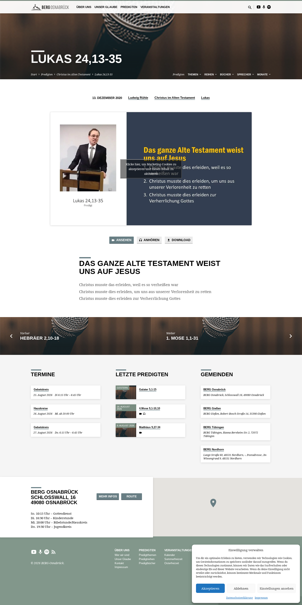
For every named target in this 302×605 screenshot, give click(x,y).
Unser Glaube (106, 7)
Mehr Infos (108, 496)
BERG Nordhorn (213, 449)
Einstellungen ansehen (277, 588)
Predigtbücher (147, 563)
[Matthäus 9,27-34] (126, 430)
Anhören (151, 240)
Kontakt (119, 563)
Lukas (205, 97)
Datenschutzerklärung (239, 597)
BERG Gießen (212, 408)
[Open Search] (250, 7)
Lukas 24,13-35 (104, 74)
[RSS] (53, 552)
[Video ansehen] (140, 414)
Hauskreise (41, 408)
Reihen (209, 74)
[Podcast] (264, 7)
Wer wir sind (122, 555)
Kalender (169, 555)
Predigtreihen (146, 559)
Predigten (129, 7)
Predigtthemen (147, 555)
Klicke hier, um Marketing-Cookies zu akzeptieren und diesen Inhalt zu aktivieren (151, 168)
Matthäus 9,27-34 (149, 427)
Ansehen (123, 240)
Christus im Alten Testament (74, 74)
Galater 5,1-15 (147, 389)
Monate (262, 74)
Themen (193, 74)
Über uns (83, 7)
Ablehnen (241, 588)
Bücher (226, 74)
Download (180, 240)
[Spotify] (269, 7)
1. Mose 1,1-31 (182, 338)
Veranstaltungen (155, 7)
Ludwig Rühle (138, 97)
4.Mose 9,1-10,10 (149, 408)
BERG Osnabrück (214, 389)
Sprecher (244, 74)
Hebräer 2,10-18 (39, 338)
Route (132, 496)
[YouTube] (258, 7)
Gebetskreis (41, 389)
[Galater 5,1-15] (126, 392)
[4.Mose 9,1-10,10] (126, 411)
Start (34, 74)
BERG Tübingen (213, 427)
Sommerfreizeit (173, 559)
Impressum (261, 597)
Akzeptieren (210, 588)
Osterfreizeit (171, 563)
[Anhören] (144, 414)
